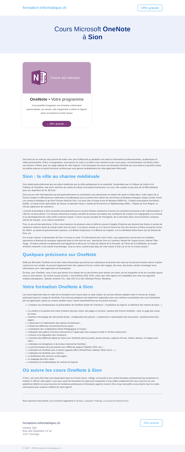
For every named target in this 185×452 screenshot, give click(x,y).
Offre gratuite (150, 8)
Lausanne (88, 401)
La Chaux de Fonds (112, 401)
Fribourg (98, 401)
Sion (126, 401)
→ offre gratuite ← (56, 123)
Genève (79, 401)
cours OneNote (56, 401)
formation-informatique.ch (44, 8)
